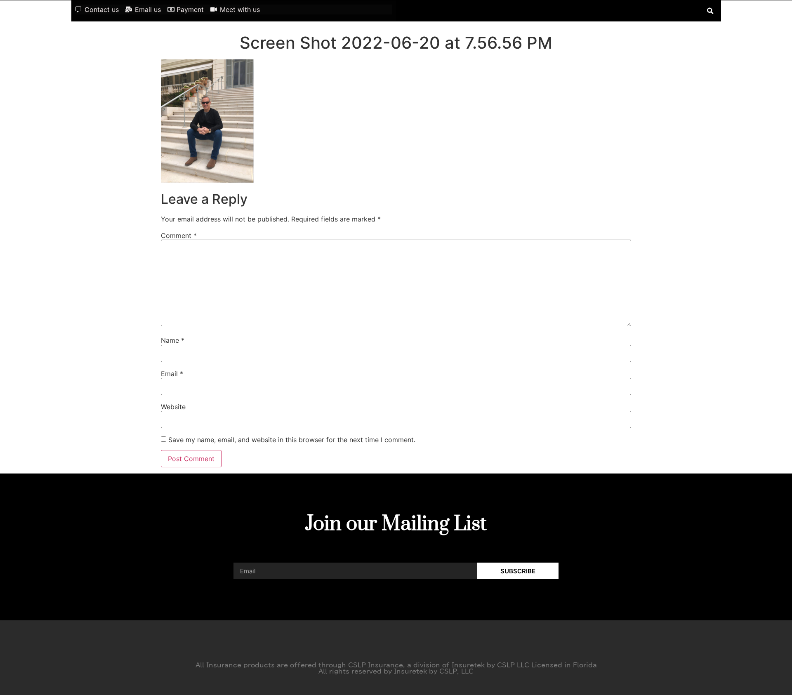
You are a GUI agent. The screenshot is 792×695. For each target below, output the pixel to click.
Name (172, 340)
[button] (710, 11)
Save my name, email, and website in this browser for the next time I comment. (291, 439)
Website (173, 406)
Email (172, 373)
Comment (179, 235)
